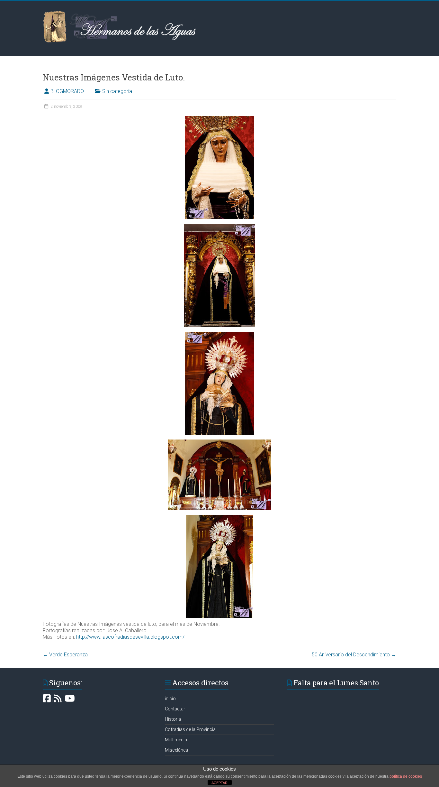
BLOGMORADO (67, 91)
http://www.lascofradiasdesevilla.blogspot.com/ (130, 637)
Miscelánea (176, 750)
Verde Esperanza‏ (65, 655)
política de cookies (406, 776)
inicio (170, 698)
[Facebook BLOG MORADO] (47, 700)
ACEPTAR (219, 783)
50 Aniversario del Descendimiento (354, 655)
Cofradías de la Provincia (190, 729)
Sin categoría (117, 91)
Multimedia (176, 739)
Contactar (175, 708)
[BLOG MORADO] (58, 700)
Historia (173, 719)
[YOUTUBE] (70, 700)
